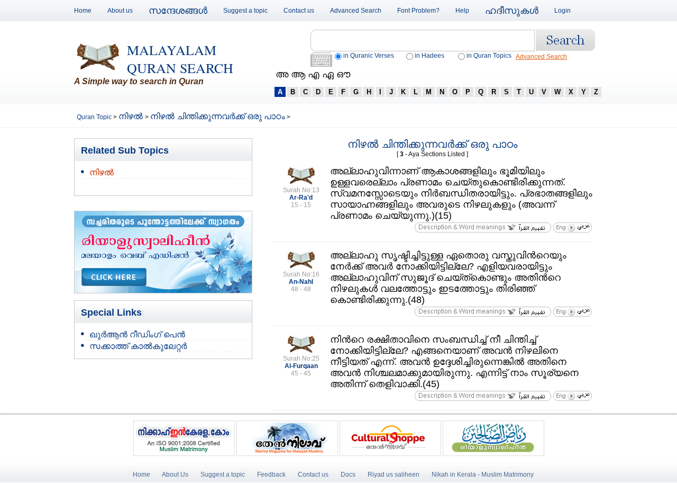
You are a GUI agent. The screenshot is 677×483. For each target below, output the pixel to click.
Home (83, 10)
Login (562, 10)
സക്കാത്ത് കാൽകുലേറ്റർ (138, 346)
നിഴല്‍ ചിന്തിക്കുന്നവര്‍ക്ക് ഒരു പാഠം (217, 116)
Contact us (298, 10)
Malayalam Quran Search (180, 59)
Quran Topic (95, 117)
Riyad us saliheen (393, 474)
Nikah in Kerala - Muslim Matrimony (483, 474)
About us (120, 10)
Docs (348, 474)
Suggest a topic (245, 10)
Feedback (272, 474)
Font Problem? (418, 10)
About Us (175, 474)
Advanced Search (355, 10)
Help (462, 10)
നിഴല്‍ (131, 116)
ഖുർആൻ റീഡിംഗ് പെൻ (137, 334)
